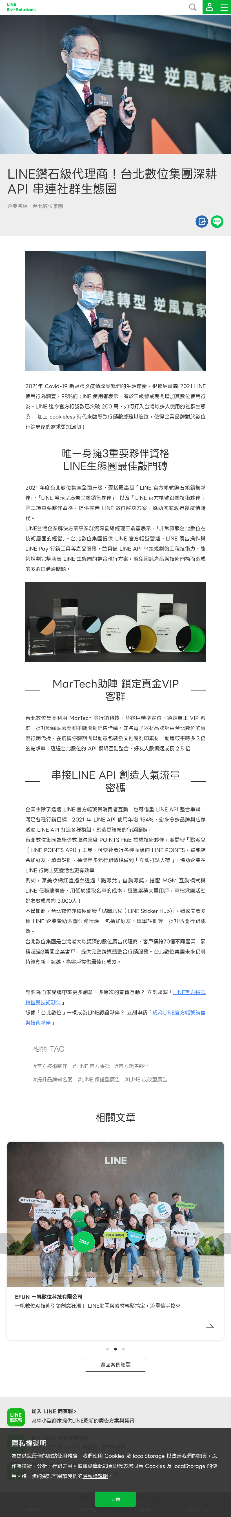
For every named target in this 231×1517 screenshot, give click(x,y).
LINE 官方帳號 (93, 1066)
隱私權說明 (95, 1476)
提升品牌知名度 (54, 1079)
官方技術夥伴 (52, 1066)
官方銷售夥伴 (134, 1066)
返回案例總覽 (115, 1365)
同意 (115, 1499)
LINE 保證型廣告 (100, 1079)
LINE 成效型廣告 (148, 1079)
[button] (107, 1349)
